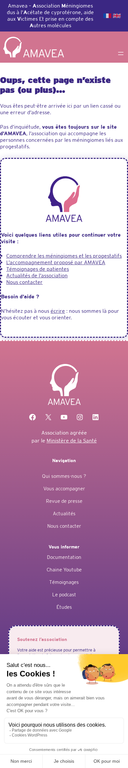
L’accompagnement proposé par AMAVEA (55, 262)
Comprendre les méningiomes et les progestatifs (64, 256)
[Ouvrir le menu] (121, 53)
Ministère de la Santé (72, 440)
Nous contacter (24, 282)
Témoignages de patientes (37, 269)
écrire (58, 311)
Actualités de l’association (37, 275)
